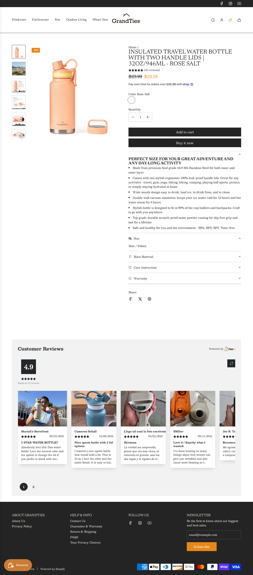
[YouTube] (239, 4)
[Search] (213, 20)
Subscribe (202, 546)
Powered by (216, 349)
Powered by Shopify (53, 569)
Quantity (134, 109)
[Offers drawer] (230, 20)
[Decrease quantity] (133, 117)
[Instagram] (230, 4)
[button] (32, 93)
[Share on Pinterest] (149, 299)
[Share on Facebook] (130, 299)
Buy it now (185, 143)
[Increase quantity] (147, 117)
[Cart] (239, 20)
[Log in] (221, 20)
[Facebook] (221, 4)
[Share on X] (140, 299)
